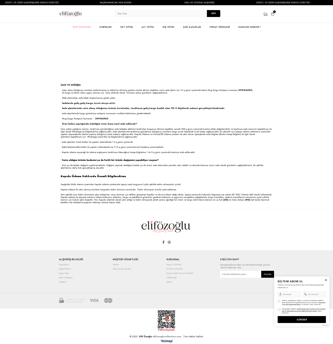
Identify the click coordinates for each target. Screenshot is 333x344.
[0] (272, 13)
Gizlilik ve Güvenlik (174, 269)
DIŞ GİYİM (168, 27)
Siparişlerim (64, 265)
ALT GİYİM (148, 27)
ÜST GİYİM (126, 27)
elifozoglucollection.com (167, 336)
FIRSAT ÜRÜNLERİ (220, 27)
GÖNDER (302, 319)
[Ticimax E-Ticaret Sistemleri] (166, 341)
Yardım (116, 265)
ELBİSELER (106, 27)
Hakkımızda (171, 278)
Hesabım (63, 282)
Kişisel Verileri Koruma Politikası (180, 273)
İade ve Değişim (66, 278)
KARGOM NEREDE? (249, 27)
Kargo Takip (64, 273)
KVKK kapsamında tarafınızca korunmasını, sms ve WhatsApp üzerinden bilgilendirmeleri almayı (304, 310)
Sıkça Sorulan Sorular (122, 269)
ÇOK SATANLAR (192, 27)
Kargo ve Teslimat (173, 265)
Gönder (267, 274)
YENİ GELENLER (81, 27)
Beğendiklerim (65, 269)
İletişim (169, 282)
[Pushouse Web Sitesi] (325, 325)
